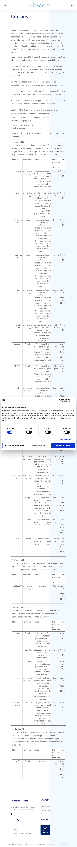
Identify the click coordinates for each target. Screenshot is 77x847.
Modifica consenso (19, 128)
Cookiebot (15, 136)
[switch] (29, 432)
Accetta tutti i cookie (63, 445)
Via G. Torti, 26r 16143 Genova (22, 809)
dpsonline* (64, 844)
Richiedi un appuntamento (22, 834)
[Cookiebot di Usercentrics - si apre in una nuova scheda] (61, 400)
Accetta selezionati (38, 445)
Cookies (15, 826)
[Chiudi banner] (74, 400)
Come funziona (46, 806)
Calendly (28, 702)
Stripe (27, 220)
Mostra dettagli (65, 439)
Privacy (15, 830)
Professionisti (45, 810)
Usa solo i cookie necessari (14, 445)
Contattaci (44, 814)
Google (28, 344)
